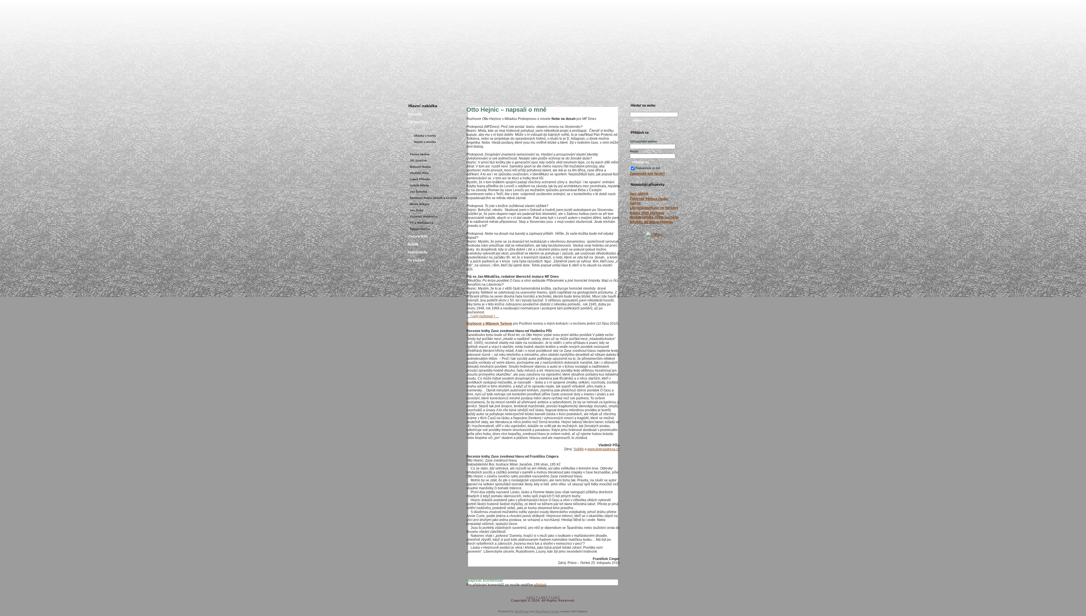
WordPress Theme (547, 611)
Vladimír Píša (419, 173)
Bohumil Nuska (420, 166)
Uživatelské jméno (643, 141)
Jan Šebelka (418, 191)
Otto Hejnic (417, 129)
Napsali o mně (424, 148)
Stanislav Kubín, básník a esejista (433, 197)
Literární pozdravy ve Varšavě (654, 208)
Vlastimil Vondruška (424, 216)
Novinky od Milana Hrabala (651, 222)
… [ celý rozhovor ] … (482, 316)
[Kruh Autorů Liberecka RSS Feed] (408, 600)
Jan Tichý (416, 210)
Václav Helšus (420, 154)
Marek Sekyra (419, 204)
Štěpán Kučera (420, 229)
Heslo (634, 151)
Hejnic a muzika (425, 141)
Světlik (579, 449)
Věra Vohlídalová (421, 222)
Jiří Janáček (418, 160)
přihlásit (540, 585)
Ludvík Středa (419, 185)
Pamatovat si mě (647, 168)
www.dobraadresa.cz (603, 449)
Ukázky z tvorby (425, 135)
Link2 (543, 597)
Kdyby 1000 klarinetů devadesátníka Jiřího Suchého (654, 215)
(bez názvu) (639, 194)
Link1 (531, 597)
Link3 (555, 597)
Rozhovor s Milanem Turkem (489, 324)
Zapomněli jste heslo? (647, 174)
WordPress (521, 611)
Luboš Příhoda (420, 179)
